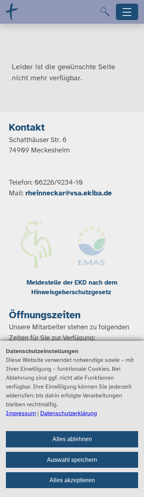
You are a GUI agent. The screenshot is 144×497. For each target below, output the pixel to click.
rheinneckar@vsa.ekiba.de (68, 193)
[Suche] (105, 11)
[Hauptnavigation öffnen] (127, 12)
